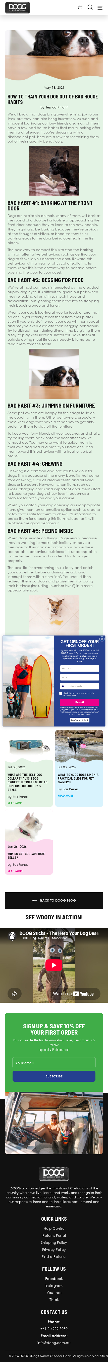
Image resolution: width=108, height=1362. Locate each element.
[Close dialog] (102, 639)
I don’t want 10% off (79, 720)
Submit (79, 702)
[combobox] (64, 686)
